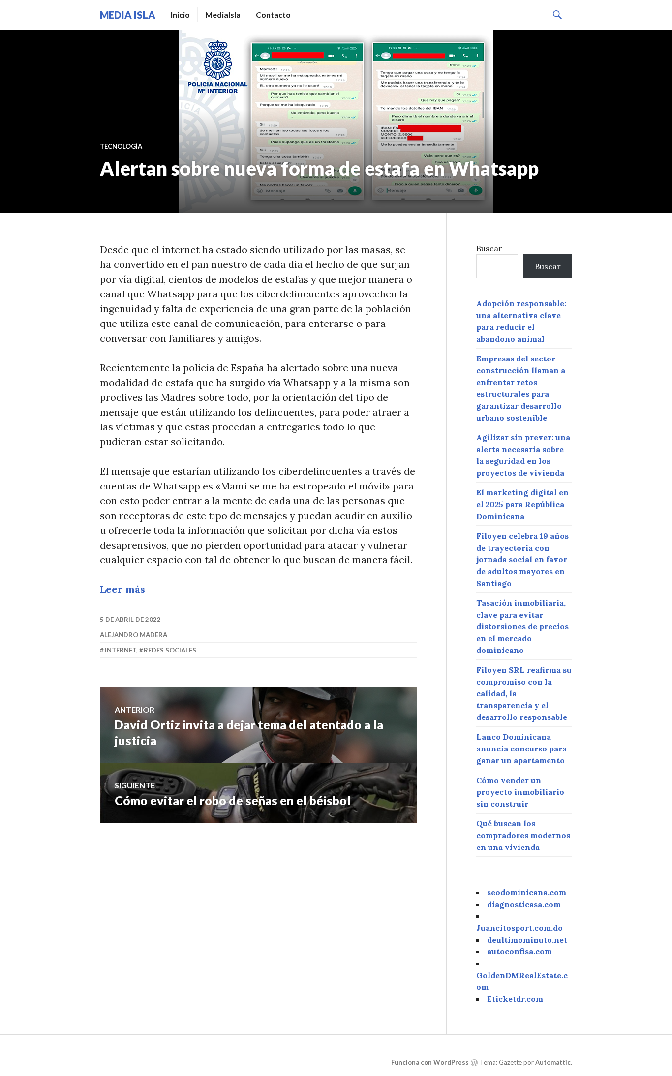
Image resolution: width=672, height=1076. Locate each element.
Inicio (180, 14)
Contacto (273, 14)
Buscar (489, 248)
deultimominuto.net (527, 940)
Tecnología (121, 146)
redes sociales (170, 650)
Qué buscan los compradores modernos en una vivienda (523, 835)
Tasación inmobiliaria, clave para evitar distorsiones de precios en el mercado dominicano (522, 626)
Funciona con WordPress (430, 1062)
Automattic (553, 1062)
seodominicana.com (526, 892)
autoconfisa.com (519, 951)
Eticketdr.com (515, 999)
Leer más (122, 589)
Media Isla (127, 15)
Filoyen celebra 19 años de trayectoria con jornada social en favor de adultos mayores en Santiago (522, 559)
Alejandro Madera (133, 635)
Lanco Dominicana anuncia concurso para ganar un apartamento (521, 748)
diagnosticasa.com (524, 904)
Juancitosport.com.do (519, 928)
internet (120, 650)
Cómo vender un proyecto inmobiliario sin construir (520, 792)
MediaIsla (223, 14)
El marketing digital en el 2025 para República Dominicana (522, 504)
